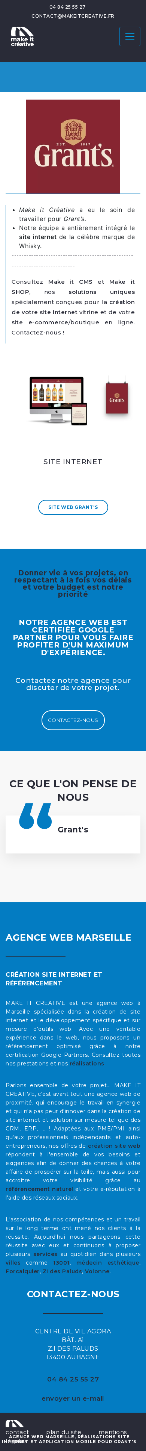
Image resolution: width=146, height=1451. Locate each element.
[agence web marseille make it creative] (15, 1423)
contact (17, 1432)
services (45, 1254)
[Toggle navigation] (129, 36)
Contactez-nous (73, 720)
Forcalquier (23, 1271)
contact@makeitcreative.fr (73, 16)
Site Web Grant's (73, 507)
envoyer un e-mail (73, 1398)
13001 (61, 1262)
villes (13, 1262)
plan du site (63, 1432)
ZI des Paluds (62, 1271)
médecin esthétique (107, 1262)
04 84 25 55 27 (67, 7)
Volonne (97, 1271)
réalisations (87, 1063)
